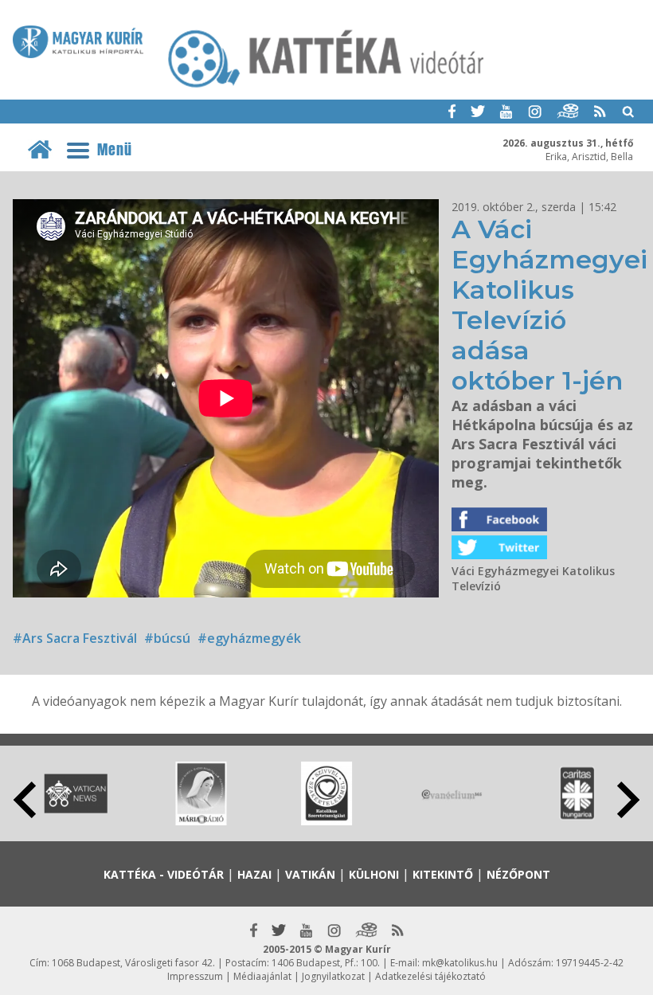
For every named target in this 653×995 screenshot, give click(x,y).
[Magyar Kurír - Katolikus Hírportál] (326, 87)
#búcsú (167, 638)
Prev (25, 800)
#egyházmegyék (249, 638)
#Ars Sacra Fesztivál (75, 638)
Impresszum (195, 976)
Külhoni (374, 874)
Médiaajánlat (262, 976)
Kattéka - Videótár (164, 874)
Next (628, 800)
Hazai (254, 874)
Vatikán (310, 874)
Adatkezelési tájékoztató (430, 976)
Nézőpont (518, 874)
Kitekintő (443, 874)
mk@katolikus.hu (460, 963)
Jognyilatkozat (333, 976)
